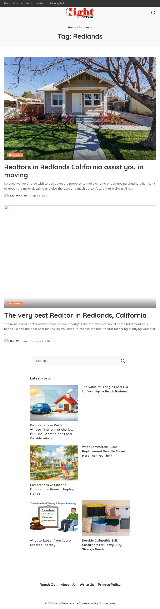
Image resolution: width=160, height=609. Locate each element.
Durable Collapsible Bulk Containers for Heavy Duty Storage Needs (102, 545)
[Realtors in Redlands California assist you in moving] (80, 108)
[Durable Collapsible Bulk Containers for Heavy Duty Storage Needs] (106, 518)
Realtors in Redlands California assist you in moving (73, 171)
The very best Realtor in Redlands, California (75, 315)
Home (72, 27)
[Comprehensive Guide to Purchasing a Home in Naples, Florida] (54, 463)
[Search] (153, 13)
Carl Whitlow (18, 195)
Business (15, 155)
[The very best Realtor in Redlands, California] (80, 257)
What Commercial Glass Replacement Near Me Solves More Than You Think (103, 451)
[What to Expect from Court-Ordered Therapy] (54, 518)
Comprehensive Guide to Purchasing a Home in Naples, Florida (52, 489)
